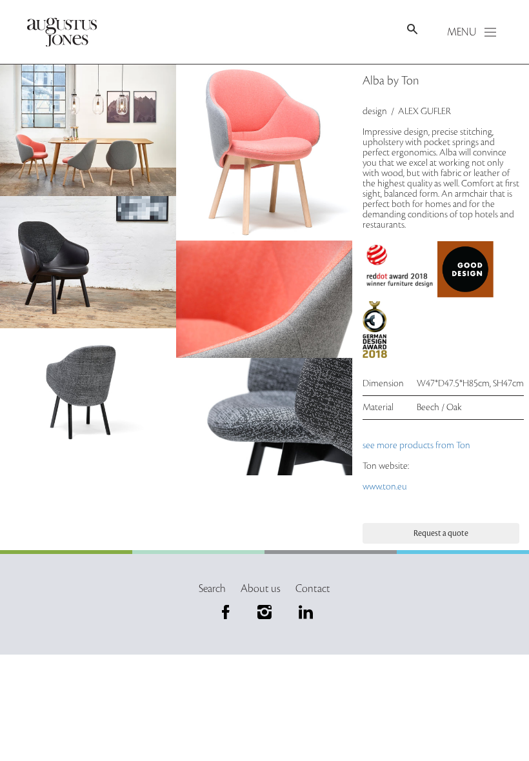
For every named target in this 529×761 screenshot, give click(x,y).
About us (261, 589)
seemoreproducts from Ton (417, 445)
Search (212, 589)
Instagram (264, 612)
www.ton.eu (385, 486)
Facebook (226, 612)
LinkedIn (303, 612)
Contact (312, 589)
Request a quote (441, 533)
